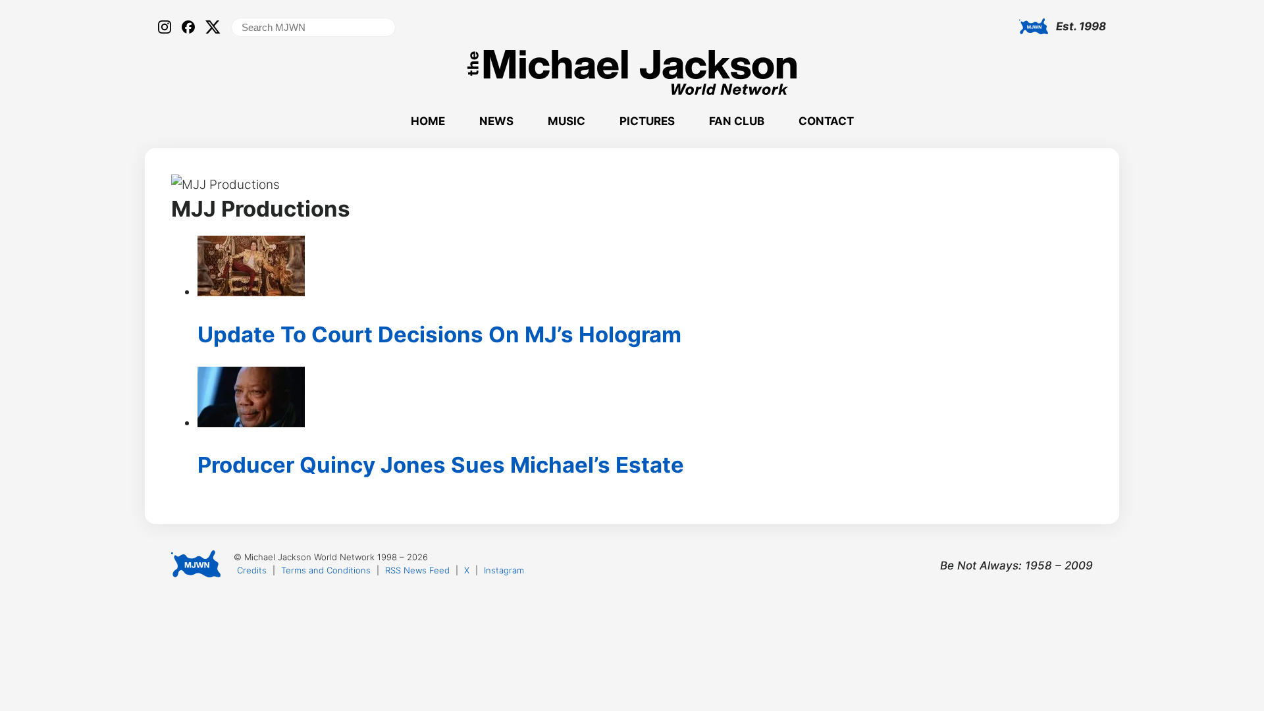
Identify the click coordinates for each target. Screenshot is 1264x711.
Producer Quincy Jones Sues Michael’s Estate (441, 465)
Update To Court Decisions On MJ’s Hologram (439, 334)
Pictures (647, 121)
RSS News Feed (417, 570)
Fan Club (736, 121)
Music (566, 121)
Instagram (504, 570)
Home (428, 121)
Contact (826, 121)
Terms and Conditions (326, 570)
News (496, 121)
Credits (252, 570)
